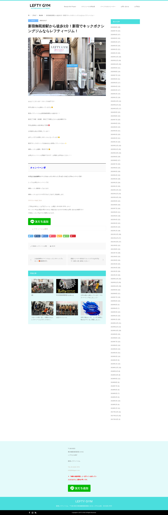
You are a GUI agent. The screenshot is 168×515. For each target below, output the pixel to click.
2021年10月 (114, 242)
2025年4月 (114, 86)
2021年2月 (114, 271)
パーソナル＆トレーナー (107, 6)
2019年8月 (114, 338)
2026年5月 (114, 38)
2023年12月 (114, 145)
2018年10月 (114, 375)
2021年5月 (114, 260)
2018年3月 (114, 401)
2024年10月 (114, 108)
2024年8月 (114, 116)
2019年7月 (114, 341)
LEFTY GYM (84, 501)
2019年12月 (114, 323)
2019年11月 (114, 327)
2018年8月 (114, 382)
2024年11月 (114, 105)
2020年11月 (114, 282)
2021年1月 (114, 275)
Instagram (32, 512)
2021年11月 (114, 238)
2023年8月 (114, 160)
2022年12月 (114, 190)
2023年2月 (114, 182)
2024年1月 (114, 142)
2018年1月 (114, 408)
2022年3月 (114, 223)
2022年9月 (114, 201)
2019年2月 (114, 360)
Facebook (29, 512)
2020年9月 (114, 290)
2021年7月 (114, 253)
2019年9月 (114, 334)
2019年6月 (114, 345)
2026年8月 (114, 27)
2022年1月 (114, 230)
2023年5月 (114, 171)
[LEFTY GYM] (40, 6)
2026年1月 (114, 53)
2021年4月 (114, 264)
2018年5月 (114, 393)
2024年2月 (114, 138)
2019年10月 (114, 330)
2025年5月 (114, 82)
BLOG (33, 20)
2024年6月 (114, 123)
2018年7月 (114, 386)
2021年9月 (114, 245)
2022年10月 (114, 197)
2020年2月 (114, 315)
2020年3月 (114, 312)
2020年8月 (114, 293)
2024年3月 (114, 134)
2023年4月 (114, 175)
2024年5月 (114, 127)
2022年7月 (114, 208)
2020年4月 (114, 308)
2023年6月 (114, 168)
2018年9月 (114, 378)
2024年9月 (114, 112)
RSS (35, 512)
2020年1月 (114, 319)
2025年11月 (114, 60)
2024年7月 (114, 119)
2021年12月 (114, 234)
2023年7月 (114, 164)
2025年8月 (114, 71)
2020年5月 (114, 304)
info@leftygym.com (74, 470)
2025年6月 (114, 79)
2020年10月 (114, 286)
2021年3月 (114, 267)
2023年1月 (114, 186)
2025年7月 (114, 75)
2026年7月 (114, 31)
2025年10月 (114, 64)
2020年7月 (114, 297)
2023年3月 (114, 179)
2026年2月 (114, 49)
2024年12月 (114, 101)
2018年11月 (114, 371)
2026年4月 (114, 42)
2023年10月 (114, 153)
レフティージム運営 (42, 246)
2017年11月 (114, 415)
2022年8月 (114, 205)
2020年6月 (114, 301)
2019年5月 (114, 349)
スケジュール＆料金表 (88, 6)
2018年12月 (114, 367)
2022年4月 (114, 219)
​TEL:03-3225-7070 (74, 467)
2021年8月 (114, 249)
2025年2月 (114, 94)
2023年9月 (114, 156)
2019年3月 (114, 356)
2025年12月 (114, 57)
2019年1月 (114, 364)
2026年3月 (114, 45)
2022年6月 (114, 212)
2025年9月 (114, 68)
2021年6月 (114, 256)
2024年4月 (114, 131)
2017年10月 (114, 419)
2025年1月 (114, 97)
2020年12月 (114, 279)
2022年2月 (114, 227)
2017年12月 (114, 412)
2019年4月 (114, 352)
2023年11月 (114, 149)
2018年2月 (114, 404)
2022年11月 (114, 193)
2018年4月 (114, 397)
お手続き (137, 6)
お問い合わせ (125, 6)
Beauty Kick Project (70, 6)
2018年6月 (114, 389)
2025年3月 (114, 90)
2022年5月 (114, 216)
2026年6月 (114, 34)
